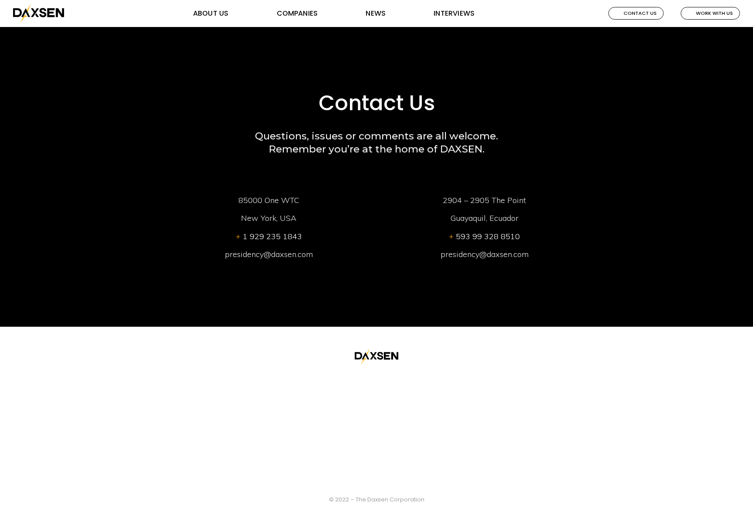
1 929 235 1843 (269, 236)
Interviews (454, 13)
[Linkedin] (387, 480)
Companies (297, 13)
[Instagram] (366, 480)
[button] (636, 13)
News (376, 13)
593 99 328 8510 (484, 236)
